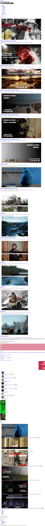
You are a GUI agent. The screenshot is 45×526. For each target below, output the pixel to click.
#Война (26, 165)
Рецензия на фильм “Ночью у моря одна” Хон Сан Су (9, 139)
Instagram (3, 514)
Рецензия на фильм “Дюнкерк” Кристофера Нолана (9, 114)
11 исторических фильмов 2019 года (6, 381)
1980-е (7, 357)
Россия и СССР (2, 360)
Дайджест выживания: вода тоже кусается (7, 237)
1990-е (8, 357)
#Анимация (24, 214)
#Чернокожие (28, 352)
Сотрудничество (3, 521)
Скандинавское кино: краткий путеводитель (7, 395)
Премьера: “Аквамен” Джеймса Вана (7, 65)
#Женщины (25, 140)
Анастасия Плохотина (4, 165)
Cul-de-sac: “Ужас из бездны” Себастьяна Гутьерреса (9, 90)
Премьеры (20, 42)
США (4, 360)
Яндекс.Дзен (3, 511)
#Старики (13, 352)
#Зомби (36, 352)
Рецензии (23, 42)
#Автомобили (6, 352)
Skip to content (1, 0)
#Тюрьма (24, 352)
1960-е (4, 357)
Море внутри (2, 311)
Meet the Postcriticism (4, 398)
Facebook (1, 346)
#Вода (26, 42)
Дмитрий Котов (4, 214)
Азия (7, 360)
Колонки (23, 91)
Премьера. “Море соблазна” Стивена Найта (8, 40)
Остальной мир (10, 360)
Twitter (1, 347)
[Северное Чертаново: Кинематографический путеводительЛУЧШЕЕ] (3, 387)
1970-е (5, 357)
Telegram (1, 345)
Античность (1, 357)
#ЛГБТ (1, 352)
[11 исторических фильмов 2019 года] (3, 380)
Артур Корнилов (4, 337)
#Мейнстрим (26, 337)
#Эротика (34, 352)
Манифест (3, 523)
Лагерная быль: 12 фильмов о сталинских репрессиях (8, 377)
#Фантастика (29, 337)
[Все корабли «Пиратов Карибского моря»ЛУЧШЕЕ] (3, 373)
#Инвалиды (3, 352)
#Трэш (30, 91)
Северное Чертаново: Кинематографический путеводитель (9, 388)
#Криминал (31, 42)
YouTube (1, 348)
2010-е (11, 357)
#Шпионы (38, 352)
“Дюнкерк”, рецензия (4, 163)
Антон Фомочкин (4, 263)
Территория (2, 262)
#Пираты (22, 352)
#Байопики (15, 352)
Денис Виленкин (4, 42)
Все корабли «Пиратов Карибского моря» (8, 188)
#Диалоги (18, 352)
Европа (6, 360)
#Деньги (11, 352)
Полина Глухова (4, 140)
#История (25, 263)
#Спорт (30, 352)
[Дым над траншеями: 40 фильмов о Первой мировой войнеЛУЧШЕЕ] (3, 384)
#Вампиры (43, 352)
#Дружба (32, 352)
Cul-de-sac (21, 91)
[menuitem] (3, 5)
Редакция (3, 522)
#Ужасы (32, 91)
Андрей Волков (3, 91)
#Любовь (28, 214)
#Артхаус (20, 352)
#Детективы (28, 42)
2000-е (10, 357)
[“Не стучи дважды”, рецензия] (3, 391)
